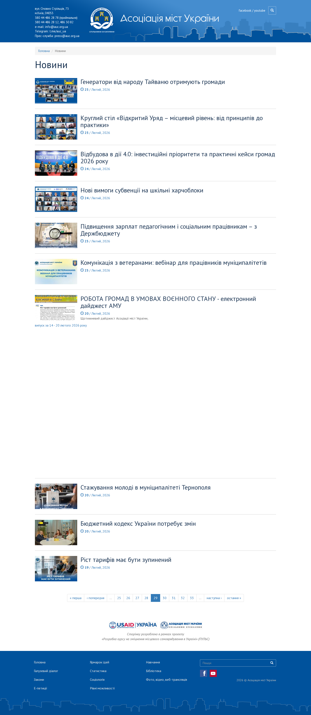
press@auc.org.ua (67, 36)
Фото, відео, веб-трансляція (166, 679)
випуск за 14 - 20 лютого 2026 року (61, 325)
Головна (44, 51)
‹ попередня (95, 598)
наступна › (214, 598)
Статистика (98, 671)
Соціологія (97, 679)
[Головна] (103, 19)
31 (174, 598)
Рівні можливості (102, 688)
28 (146, 598)
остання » (234, 598)
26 (128, 598)
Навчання (153, 662)
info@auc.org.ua (56, 27)
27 (137, 598)
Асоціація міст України (169, 18)
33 (192, 598)
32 (183, 598)
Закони (39, 679)
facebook (245, 10)
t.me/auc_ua (58, 31)
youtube (259, 10)
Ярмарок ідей (99, 662)
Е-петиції (40, 688)
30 (165, 598)
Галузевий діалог (46, 671)
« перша (75, 598)
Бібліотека (153, 671)
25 (119, 598)
